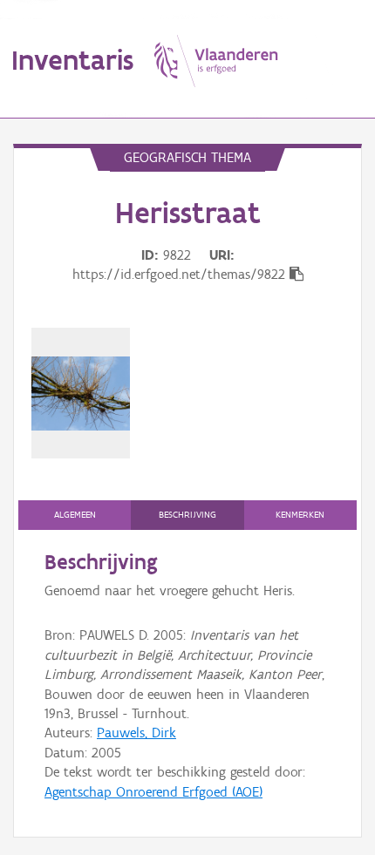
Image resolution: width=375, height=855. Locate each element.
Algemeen (75, 514)
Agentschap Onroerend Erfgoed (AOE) (153, 792)
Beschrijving (187, 514)
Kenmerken (300, 514)
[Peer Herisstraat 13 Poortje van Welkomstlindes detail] (80, 393)
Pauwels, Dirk (136, 732)
